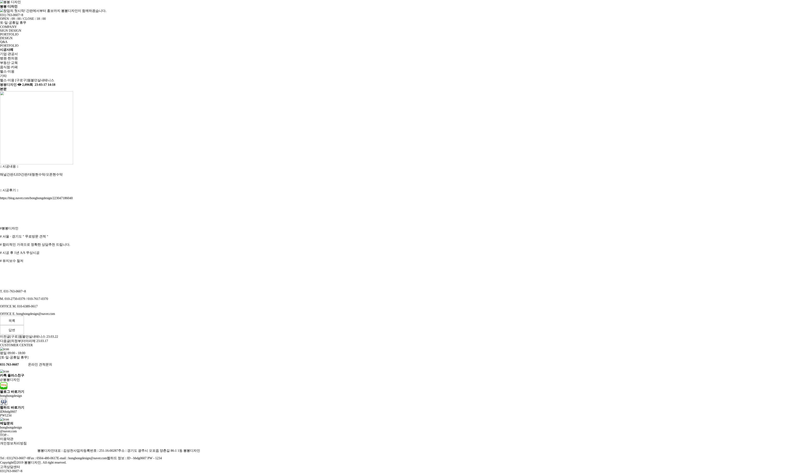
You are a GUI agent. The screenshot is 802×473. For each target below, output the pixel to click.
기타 (3, 76)
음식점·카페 (9, 67)
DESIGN (6, 38)
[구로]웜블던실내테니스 (28, 336)
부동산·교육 (9, 62)
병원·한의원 (9, 58)
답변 (12, 330)
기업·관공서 (9, 54)
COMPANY (8, 27)
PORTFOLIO (9, 34)
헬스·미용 (7, 71)
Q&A (4, 42)
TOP (3, 435)
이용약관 (6, 439)
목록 (12, 320)
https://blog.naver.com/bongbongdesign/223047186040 (36, 198)
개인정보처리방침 (13, 443)
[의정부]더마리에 (23, 341)
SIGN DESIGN (10, 30)
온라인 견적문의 (40, 364)
